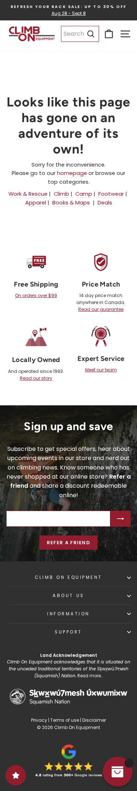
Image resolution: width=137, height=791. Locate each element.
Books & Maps (71, 202)
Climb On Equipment (68, 577)
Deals (105, 202)
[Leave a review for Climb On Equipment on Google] (68, 760)
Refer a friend (68, 542)
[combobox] (80, 34)
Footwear (111, 194)
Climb (61, 194)
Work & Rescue (27, 194)
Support (68, 632)
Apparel (35, 202)
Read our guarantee (100, 309)
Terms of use (64, 720)
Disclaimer (94, 720)
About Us (68, 596)
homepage (72, 173)
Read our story (36, 378)
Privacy (39, 720)
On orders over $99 (36, 295)
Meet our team (101, 370)
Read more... (90, 676)
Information (68, 614)
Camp (83, 194)
